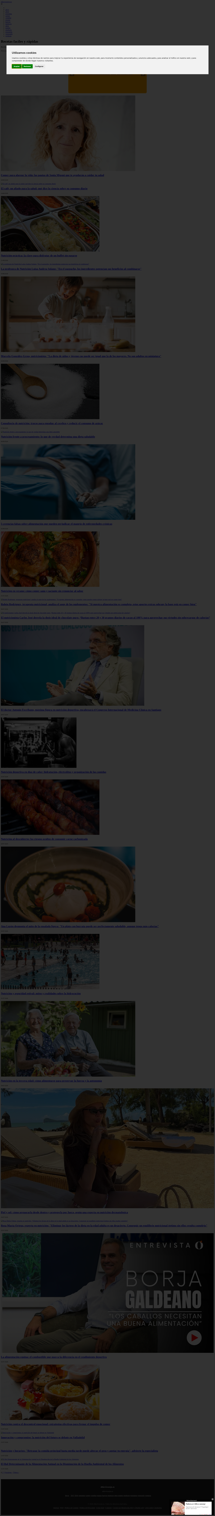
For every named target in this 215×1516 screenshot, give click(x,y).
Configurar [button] (39, 66)
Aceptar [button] (17, 66)
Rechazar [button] (27, 66)
